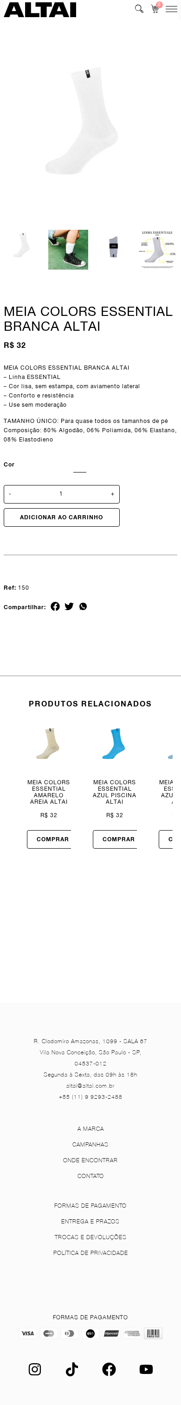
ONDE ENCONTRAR (90, 1160)
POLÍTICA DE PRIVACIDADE (90, 1252)
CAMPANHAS (90, 1144)
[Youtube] (146, 1374)
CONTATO (91, 1175)
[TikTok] (72, 1374)
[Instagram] (35, 1374)
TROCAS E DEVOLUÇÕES (91, 1237)
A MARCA (91, 1128)
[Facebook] (109, 1374)
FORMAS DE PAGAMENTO (90, 1205)
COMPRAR (53, 839)
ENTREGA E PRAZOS (90, 1221)
